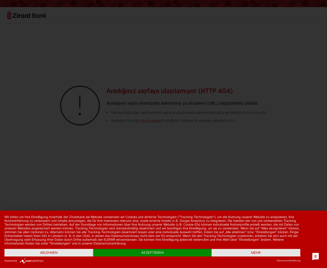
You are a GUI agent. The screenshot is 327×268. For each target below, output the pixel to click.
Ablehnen (49, 252)
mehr (256, 252)
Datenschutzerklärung (288, 260)
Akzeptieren (152, 252)
